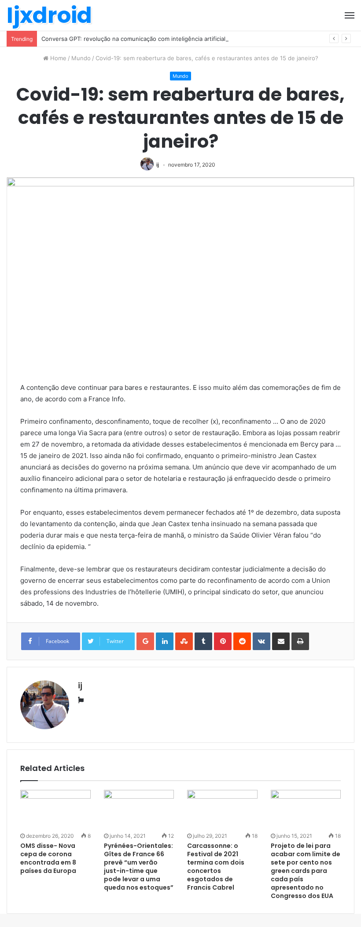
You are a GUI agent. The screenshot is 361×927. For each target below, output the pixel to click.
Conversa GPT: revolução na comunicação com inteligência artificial (133, 38)
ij (157, 164)
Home (57, 58)
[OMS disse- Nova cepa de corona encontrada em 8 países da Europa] (55, 809)
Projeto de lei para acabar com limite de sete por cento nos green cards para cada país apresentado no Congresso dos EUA (305, 870)
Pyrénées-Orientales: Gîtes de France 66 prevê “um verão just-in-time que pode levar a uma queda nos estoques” (138, 866)
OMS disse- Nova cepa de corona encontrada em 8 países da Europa (48, 858)
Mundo (81, 58)
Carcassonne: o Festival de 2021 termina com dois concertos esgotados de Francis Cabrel (215, 866)
